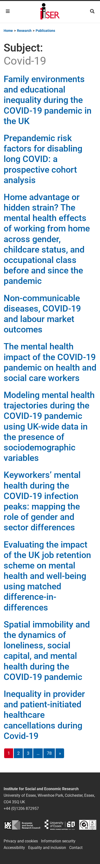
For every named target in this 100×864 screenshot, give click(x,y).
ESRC (22, 824)
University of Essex (60, 824)
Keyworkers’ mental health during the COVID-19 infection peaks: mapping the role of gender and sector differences (42, 501)
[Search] (92, 11)
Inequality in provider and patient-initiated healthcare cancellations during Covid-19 (44, 715)
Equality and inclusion (47, 847)
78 (49, 753)
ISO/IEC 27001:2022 (87, 824)
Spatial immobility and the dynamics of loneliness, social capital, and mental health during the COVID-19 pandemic (47, 650)
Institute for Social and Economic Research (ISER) (50, 12)
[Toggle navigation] (8, 11)
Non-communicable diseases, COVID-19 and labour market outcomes (42, 314)
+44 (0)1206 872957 (21, 808)
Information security (58, 841)
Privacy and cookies (21, 841)
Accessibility (14, 847)
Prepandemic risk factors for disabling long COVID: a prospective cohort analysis (43, 159)
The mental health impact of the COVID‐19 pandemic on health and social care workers (50, 362)
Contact (76, 847)
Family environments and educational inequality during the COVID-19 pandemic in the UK (48, 100)
